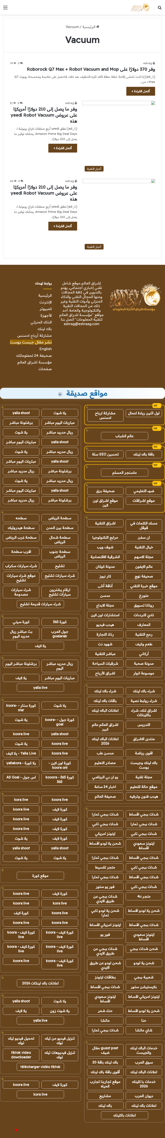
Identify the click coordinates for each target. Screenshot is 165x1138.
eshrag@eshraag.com (81, 324)
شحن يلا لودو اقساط (105, 843)
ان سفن (144, 537)
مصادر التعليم (105, 763)
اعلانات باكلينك (124, 1115)
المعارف (143, 624)
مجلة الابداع (105, 605)
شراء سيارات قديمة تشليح (40, 604)
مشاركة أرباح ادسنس (34, 335)
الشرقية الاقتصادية (105, 557)
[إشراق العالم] (140, 7)
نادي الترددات (144, 615)
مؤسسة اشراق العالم (34, 362)
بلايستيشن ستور (144, 987)
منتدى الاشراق (144, 739)
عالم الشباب (124, 436)
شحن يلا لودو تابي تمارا (105, 912)
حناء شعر (105, 1011)
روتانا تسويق (144, 605)
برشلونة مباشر (21, 422)
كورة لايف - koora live (59, 934)
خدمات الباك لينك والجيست (143, 1050)
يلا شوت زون (60, 1011)
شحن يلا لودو (144, 963)
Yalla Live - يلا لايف (21, 753)
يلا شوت (59, 413)
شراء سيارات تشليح (60, 575)
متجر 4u (144, 896)
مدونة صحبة (144, 663)
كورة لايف (59, 809)
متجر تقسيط (105, 867)
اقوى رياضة (144, 753)
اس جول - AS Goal (21, 777)
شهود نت (105, 644)
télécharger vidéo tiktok (40, 1067)
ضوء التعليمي (143, 491)
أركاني (144, 654)
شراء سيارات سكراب (21, 566)
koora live (21, 734)
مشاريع (105, 1096)
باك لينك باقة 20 (105, 1062)
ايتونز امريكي (105, 833)
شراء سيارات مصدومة (21, 592)
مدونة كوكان (105, 566)
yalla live (40, 687)
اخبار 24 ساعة (105, 786)
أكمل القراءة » (141, 91)
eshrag (147, 63)
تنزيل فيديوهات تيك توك (59, 1054)
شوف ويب (105, 547)
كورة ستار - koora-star (21, 707)
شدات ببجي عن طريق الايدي (105, 898)
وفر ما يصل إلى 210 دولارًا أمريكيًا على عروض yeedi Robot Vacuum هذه (44, 115)
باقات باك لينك (105, 700)
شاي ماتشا (143, 1030)
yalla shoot (21, 413)
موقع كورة (40, 875)
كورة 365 (60, 622)
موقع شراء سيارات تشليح (21, 577)
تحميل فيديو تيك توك (21, 1040)
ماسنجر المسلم (124, 472)
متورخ (144, 595)
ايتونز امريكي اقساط (105, 925)
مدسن (105, 595)
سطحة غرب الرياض (21, 537)
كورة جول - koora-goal (59, 721)
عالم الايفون (144, 566)
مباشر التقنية (105, 654)
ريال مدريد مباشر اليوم (59, 665)
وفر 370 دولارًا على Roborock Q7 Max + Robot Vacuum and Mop (91, 69)
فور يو (105, 934)
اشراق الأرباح (105, 673)
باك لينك (45, 328)
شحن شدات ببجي (144, 948)
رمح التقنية (144, 634)
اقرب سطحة (21, 551)
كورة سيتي (21, 622)
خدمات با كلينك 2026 (144, 1083)
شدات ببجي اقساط (144, 814)
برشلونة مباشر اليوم (21, 663)
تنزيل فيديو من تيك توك (60, 1040)
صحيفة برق (105, 491)
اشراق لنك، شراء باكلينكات (144, 712)
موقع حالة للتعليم (143, 786)
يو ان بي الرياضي (105, 777)
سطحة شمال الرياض (59, 539)
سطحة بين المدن (59, 527)
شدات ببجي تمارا (105, 814)
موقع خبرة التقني (143, 586)
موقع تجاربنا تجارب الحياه (105, 1083)
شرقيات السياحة (105, 663)
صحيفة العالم (105, 796)
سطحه (21, 518)
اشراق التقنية (105, 523)
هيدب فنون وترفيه (144, 796)
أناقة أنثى (105, 586)
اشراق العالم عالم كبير (105, 726)
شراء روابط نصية (144, 700)
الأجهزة (46, 315)
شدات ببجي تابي (105, 824)
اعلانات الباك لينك (105, 710)
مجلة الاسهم (143, 557)
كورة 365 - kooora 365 (60, 779)
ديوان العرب (144, 1096)
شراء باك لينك (144, 691)
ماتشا (105, 1020)
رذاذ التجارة (105, 634)
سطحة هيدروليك (21, 527)
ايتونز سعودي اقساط (143, 845)
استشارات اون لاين (105, 615)
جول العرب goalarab (59, 633)
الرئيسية (89, 27)
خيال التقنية (144, 547)
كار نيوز (105, 576)
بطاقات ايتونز (105, 977)
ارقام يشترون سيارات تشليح (60, 592)
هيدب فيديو (105, 624)
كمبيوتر (46, 308)
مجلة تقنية (143, 777)
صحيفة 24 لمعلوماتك (34, 355)
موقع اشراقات (144, 500)
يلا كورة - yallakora (21, 763)
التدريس (144, 724)
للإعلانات (9, 1130)
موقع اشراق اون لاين (105, 502)
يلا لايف (40, 646)
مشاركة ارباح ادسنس (105, 415)
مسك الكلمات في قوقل (143, 525)
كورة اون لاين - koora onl (60, 765)
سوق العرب (144, 1062)
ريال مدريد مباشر (59, 432)
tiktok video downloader (21, 1054)
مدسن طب (105, 753)
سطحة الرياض (59, 518)
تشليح (60, 566)
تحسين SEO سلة (105, 454)
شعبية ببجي (144, 977)
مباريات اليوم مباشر (60, 422)
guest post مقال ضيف (105, 1050)
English (45, 348)
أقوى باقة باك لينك (105, 1072)
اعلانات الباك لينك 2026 (105, 741)
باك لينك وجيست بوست (143, 765)
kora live (21, 799)
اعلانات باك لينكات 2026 (40, 983)
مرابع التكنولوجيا (105, 537)
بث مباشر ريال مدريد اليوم (21, 633)
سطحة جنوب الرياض (59, 553)
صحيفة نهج (144, 576)
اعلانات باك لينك (143, 1105)
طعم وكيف (143, 644)
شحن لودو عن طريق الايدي (105, 965)
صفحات (45, 368)
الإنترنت (45, 302)
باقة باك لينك (143, 454)
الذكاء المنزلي (41, 322)
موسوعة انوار (143, 673)
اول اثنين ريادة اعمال (144, 413)
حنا (143, 1020)
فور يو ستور (105, 886)
